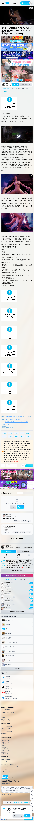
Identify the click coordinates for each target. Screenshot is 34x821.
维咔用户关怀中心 (6, 743)
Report (18, 521)
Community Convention (8, 764)
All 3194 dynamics (17, 570)
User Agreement (6, 759)
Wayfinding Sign (6, 720)
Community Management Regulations (12, 767)
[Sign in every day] (32, 791)
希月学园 (20, 802)
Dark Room (4, 769)
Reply (24, 521)
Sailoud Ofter (5, 740)
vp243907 (4, 92)
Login (13, 507)
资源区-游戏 (6, 89)
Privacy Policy (5, 762)
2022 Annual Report (7, 726)
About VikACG (5, 710)
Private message (26, 84)
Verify (3, 717)
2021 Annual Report (7, 729)
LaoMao (15, 802)
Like (30, 532)
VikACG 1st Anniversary (8, 734)
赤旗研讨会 (4, 748)
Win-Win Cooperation (7, 712)
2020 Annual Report (7, 731)
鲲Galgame (26, 802)
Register (20, 507)
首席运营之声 (5, 750)
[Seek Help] (32, 811)
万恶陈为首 (4, 753)
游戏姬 (3, 745)
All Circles (17, 668)
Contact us (4, 715)
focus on (16, 84)
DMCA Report (15, 461)
